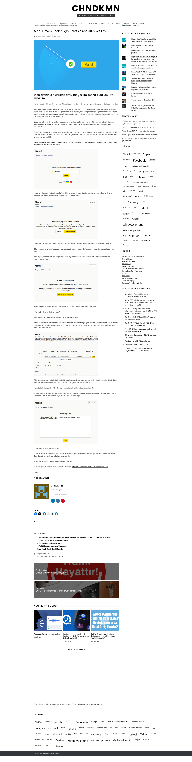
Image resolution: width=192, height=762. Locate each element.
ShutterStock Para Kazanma (132, 271)
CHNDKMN (96, 8)
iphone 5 (150, 176)
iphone (141, 177)
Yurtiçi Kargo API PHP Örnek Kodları (134, 127)
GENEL (127, 24)
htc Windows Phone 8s (139, 166)
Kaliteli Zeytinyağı (128, 281)
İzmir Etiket (126, 276)
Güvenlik (46, 554)
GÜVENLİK (93, 24)
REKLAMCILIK (107, 24)
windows (136, 219)
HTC (125, 166)
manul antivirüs (49, 556)
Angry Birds (136, 153)
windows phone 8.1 (132, 236)
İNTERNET (63, 24)
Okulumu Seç (126, 264)
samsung (133, 202)
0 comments (56, 36)
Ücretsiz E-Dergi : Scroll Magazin (51, 549)
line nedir (132, 190)
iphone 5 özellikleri (143, 186)
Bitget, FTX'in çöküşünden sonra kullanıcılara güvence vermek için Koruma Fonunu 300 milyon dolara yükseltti (140, 302)
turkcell (143, 208)
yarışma (147, 235)
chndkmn (37, 36)
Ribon (124, 273)
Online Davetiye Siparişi (130, 278)
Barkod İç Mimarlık (128, 261)
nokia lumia (148, 196)
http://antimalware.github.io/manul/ (47, 312)
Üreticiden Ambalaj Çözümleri (132, 283)
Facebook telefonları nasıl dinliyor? (47, 634)
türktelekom (145, 213)
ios (152, 171)
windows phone (133, 224)
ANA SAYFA (51, 24)
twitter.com (135, 213)
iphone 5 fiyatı (126, 182)
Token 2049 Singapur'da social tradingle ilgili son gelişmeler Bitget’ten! (142, 80)
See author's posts (60, 495)
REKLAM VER (138, 24)
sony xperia (126, 207)
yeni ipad (126, 240)
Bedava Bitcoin (127, 259)
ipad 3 (132, 176)
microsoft (127, 196)
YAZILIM (82, 24)
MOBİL (73, 24)
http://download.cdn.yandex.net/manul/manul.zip (90, 467)
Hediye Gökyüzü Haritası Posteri (133, 257)
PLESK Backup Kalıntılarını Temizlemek (53, 546)
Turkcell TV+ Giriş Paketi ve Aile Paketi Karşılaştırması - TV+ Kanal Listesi (143, 108)
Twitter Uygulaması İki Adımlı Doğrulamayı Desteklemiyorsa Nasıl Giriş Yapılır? (103, 636)
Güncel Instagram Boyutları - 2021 (143, 100)
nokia (138, 196)
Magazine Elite (55, 753)
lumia (141, 191)
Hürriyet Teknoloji (128, 266)
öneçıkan (126, 245)
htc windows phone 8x (129, 171)
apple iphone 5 (126, 159)
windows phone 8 (132, 230)
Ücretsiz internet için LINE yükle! (50, 543)
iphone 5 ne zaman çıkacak (140, 182)
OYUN (118, 24)
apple (146, 154)
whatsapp (126, 218)
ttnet (134, 207)
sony (144, 202)
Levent (138, 124)
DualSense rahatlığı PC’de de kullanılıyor (139, 341)
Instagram (143, 171)
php (124, 201)
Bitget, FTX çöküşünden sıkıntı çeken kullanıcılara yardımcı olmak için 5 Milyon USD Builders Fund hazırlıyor (144, 59)
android (126, 154)
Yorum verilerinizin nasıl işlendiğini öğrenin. (87, 704)
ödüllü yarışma (146, 240)
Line (124, 191)
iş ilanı (154, 186)
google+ (152, 160)
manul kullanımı (59, 556)
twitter (126, 214)
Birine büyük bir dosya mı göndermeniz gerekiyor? (139, 138)
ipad (125, 177)
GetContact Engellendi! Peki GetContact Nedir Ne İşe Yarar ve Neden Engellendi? (76, 636)
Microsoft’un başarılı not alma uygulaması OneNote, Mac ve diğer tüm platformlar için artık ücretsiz (75, 537)
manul (42, 556)
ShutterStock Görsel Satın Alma (133, 269)
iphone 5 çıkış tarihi (128, 186)
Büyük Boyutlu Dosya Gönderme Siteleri (53, 540)
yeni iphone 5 (135, 240)
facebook (139, 160)
